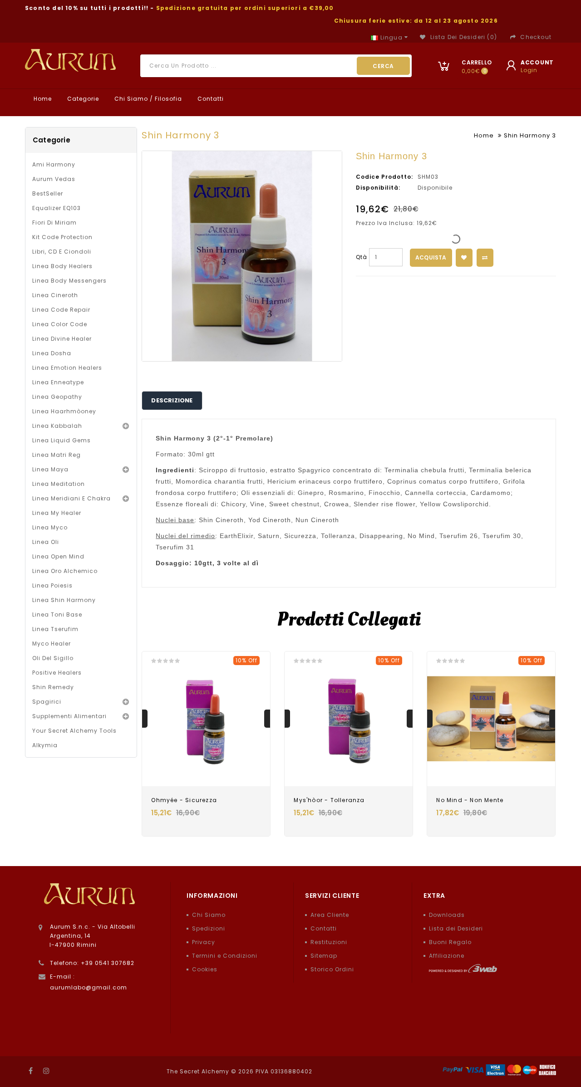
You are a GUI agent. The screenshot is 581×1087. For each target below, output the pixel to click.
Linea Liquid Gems (61, 440)
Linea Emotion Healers (67, 368)
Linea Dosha (51, 353)
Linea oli (45, 542)
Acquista (431, 257)
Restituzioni (328, 942)
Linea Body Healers (62, 266)
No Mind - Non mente (469, 800)
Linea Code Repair (61, 309)
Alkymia (45, 745)
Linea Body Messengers (69, 280)
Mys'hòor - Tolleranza (329, 800)
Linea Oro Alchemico (65, 571)
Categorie (82, 99)
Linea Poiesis (52, 585)
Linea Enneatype (58, 382)
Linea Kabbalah (57, 426)
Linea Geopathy (57, 397)
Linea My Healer (56, 513)
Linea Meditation (58, 484)
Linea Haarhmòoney (64, 411)
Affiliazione (446, 956)
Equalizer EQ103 (56, 208)
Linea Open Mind (58, 556)
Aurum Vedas (53, 179)
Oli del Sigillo (53, 658)
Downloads (447, 915)
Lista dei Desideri (456, 928)
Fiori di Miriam (54, 222)
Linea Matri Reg (56, 455)
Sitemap (323, 956)
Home (42, 99)
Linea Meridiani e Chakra (71, 498)
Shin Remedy (53, 687)
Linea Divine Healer (62, 339)
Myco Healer (51, 643)
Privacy (203, 942)
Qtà (361, 257)
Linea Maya (50, 469)
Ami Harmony (53, 164)
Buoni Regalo (450, 942)
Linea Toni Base (57, 614)
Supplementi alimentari (69, 716)
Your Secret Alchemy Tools (74, 730)
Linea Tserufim (55, 629)
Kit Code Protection (62, 237)
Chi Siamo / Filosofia (147, 99)
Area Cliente (329, 915)
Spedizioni (208, 928)
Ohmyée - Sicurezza (184, 800)
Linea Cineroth (55, 295)
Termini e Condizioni (224, 956)
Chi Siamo (209, 915)
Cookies (204, 969)
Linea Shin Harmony (64, 600)
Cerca (383, 66)
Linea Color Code (59, 324)
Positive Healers (57, 672)
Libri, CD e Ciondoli (61, 251)
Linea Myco (50, 527)
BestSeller (47, 193)
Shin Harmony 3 (530, 135)
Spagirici (46, 701)
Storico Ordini (332, 969)
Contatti (210, 99)
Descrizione (171, 400)
